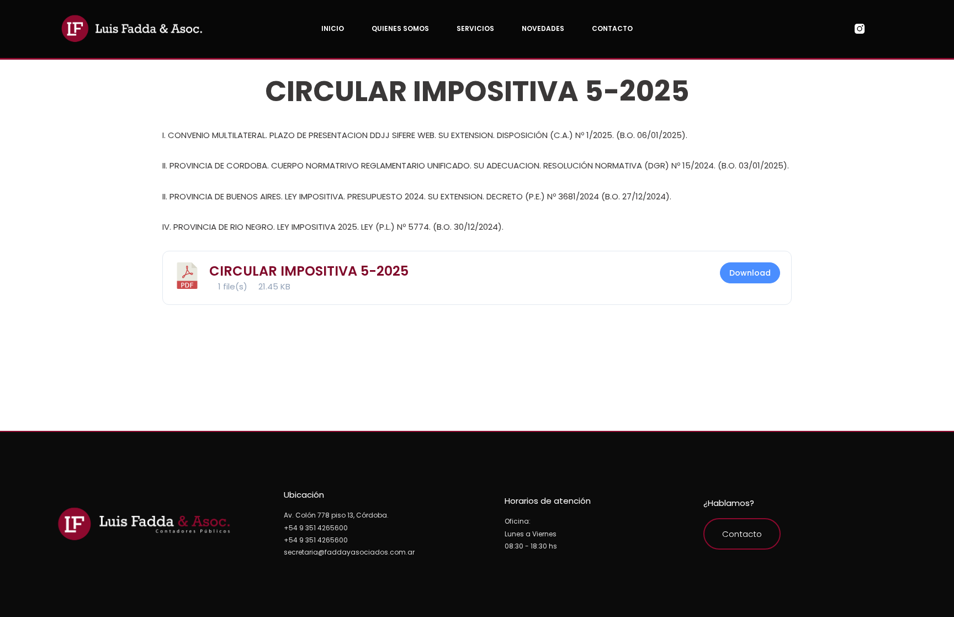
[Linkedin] (902, 29)
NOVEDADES (543, 28)
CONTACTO (612, 28)
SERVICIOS (475, 28)
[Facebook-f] (881, 29)
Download (750, 272)
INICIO (332, 28)
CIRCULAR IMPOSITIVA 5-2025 (309, 271)
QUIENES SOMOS (400, 28)
